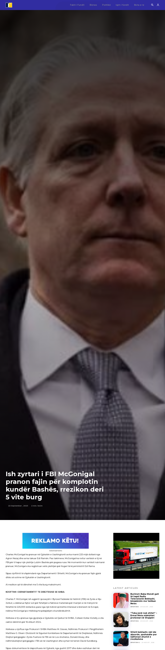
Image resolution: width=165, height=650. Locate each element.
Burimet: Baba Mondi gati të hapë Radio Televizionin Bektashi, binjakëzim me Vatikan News (144, 599)
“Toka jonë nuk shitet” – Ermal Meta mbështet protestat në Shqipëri (143, 615)
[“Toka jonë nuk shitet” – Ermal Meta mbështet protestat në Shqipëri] (121, 619)
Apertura (134, 607)
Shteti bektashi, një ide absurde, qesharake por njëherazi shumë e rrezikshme (143, 635)
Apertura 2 (135, 642)
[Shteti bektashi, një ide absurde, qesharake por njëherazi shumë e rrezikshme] (121, 638)
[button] (152, 5)
